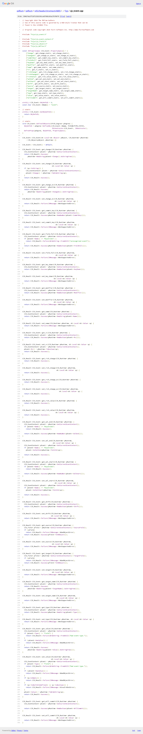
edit (69, 16)
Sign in (138, 3)
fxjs (66, 10)
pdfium (20, 10)
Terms (25, 730)
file (62, 16)
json (139, 730)
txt (133, 730)
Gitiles (13, 730)
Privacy (19, 730)
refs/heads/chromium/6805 (47, 10)
